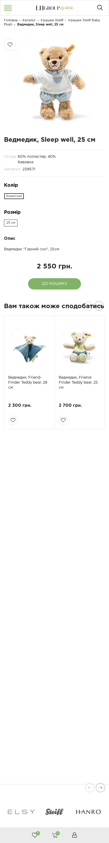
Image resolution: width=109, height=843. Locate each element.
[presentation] (88, 306)
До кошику (54, 283)
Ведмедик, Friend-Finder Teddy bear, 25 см (78, 382)
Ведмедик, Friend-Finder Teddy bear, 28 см (27, 382)
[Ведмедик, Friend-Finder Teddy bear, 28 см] (29, 346)
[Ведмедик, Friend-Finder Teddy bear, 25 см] (80, 346)
